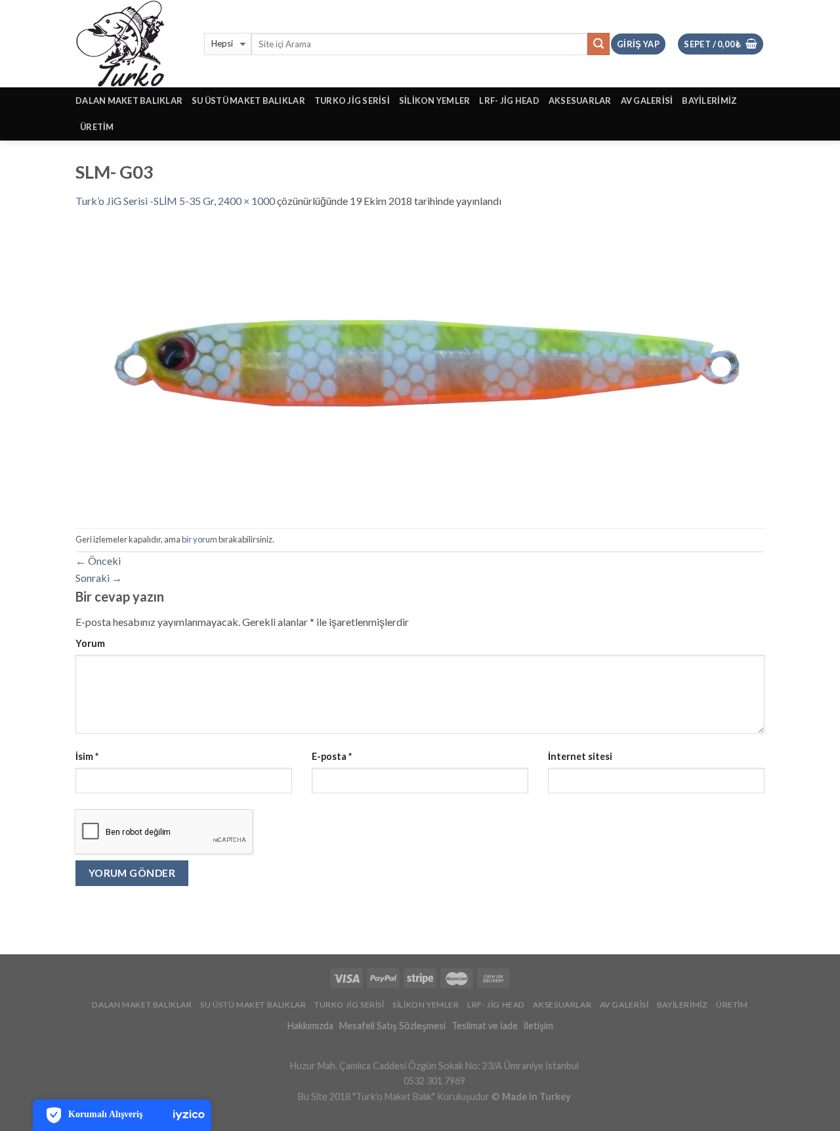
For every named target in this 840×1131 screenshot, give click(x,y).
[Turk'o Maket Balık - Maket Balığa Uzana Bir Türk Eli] (129, 43)
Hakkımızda (310, 1025)
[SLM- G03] (420, 367)
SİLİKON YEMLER (435, 100)
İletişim (538, 1025)
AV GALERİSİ (647, 100)
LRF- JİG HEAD (509, 100)
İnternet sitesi (580, 756)
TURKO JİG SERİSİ (352, 100)
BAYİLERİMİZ (709, 100)
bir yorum (199, 539)
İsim (86, 756)
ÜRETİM (97, 127)
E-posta (332, 756)
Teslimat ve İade (485, 1025)
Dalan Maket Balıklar (128, 100)
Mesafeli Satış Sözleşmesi (392, 1025)
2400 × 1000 (246, 200)
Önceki (98, 560)
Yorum (90, 643)
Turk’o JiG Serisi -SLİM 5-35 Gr (144, 200)
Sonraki (98, 577)
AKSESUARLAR (580, 100)
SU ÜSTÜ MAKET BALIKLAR (248, 100)
